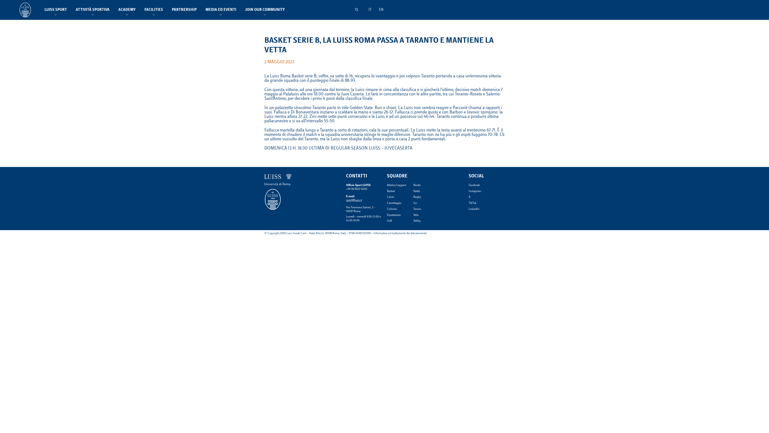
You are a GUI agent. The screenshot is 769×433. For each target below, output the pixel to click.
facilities (153, 10)
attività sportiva (93, 10)
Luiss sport (55, 10)
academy (127, 10)
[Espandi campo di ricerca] (356, 9)
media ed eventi (220, 10)
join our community (265, 10)
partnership (184, 10)
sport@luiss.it (354, 200)
